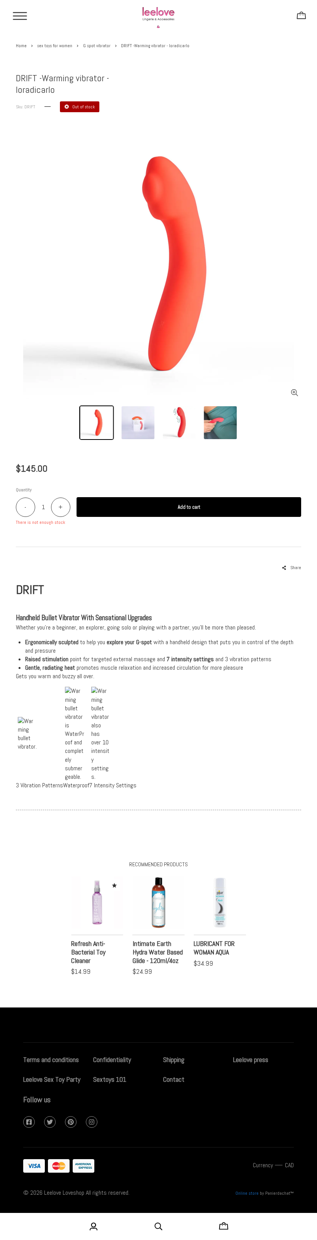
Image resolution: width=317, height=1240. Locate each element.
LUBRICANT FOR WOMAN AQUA (214, 947)
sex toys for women (54, 45)
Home (21, 45)
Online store (247, 1193)
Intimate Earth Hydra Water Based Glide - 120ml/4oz (158, 952)
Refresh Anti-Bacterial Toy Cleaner (88, 952)
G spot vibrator (97, 45)
